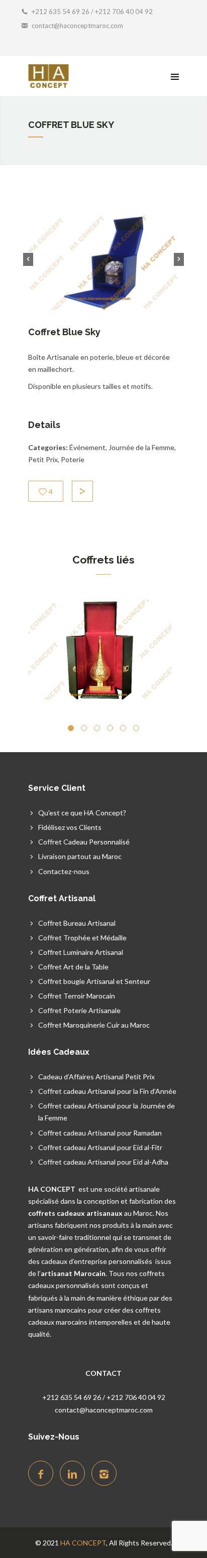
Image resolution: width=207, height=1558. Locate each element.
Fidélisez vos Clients (69, 827)
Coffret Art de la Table (73, 966)
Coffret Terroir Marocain (76, 996)
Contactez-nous (63, 871)
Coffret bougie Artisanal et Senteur (94, 981)
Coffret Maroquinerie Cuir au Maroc (94, 1025)
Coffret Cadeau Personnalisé (84, 841)
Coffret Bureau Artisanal (77, 923)
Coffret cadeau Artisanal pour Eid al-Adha (103, 1162)
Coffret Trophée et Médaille (82, 937)
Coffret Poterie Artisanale (79, 1010)
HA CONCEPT (83, 1542)
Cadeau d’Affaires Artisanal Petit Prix (96, 1076)
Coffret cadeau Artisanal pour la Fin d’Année (107, 1091)
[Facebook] (40, 1473)
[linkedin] (72, 1473)
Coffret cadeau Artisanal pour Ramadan (100, 1132)
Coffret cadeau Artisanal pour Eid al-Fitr (100, 1147)
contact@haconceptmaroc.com (77, 26)
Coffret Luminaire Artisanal (80, 952)
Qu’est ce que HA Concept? (82, 812)
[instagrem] (104, 1473)
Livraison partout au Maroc (80, 856)
